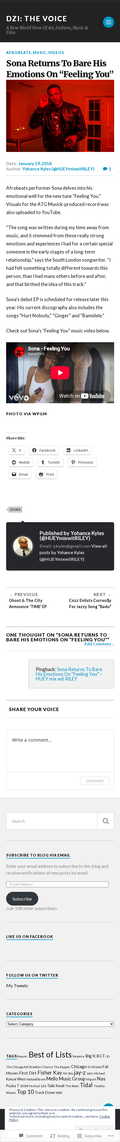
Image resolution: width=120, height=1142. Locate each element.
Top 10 (25, 1091)
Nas (101, 1079)
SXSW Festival (30, 1086)
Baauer (22, 1056)
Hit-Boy (68, 1073)
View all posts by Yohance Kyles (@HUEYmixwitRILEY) (73, 552)
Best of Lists (50, 1054)
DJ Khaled (95, 1067)
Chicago (79, 1066)
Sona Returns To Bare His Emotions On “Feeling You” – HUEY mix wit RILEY (69, 674)
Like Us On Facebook (29, 936)
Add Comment (97, 644)
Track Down (45, 1092)
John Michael (96, 1073)
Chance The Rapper (56, 1067)
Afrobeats (18, 52)
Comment (95, 780)
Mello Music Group (65, 1079)
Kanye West (16, 1079)
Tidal (86, 1085)
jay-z (80, 1072)
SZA (43, 1086)
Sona (15, 509)
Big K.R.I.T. (95, 1055)
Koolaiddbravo (36, 1079)
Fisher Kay (49, 1073)
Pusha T (12, 1086)
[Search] (105, 820)
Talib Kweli (55, 1086)
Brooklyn (35, 1067)
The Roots (72, 1086)
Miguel (91, 1079)
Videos (56, 52)
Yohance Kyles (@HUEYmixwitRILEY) (58, 168)
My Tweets (17, 985)
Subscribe (22, 898)
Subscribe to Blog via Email (38, 855)
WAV (59, 1092)
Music (39, 52)
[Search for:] (60, 820)
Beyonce (79, 1056)
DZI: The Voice (36, 18)
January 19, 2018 (35, 163)
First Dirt (28, 1072)
